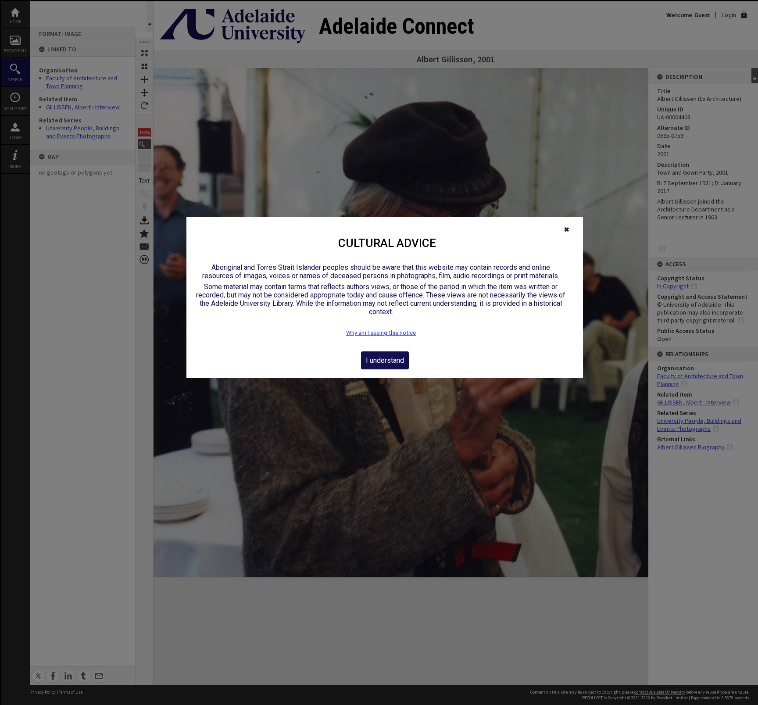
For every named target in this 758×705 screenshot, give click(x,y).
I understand (385, 360)
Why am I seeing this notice (381, 332)
